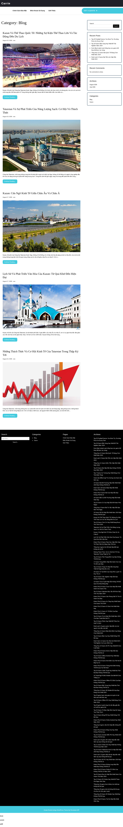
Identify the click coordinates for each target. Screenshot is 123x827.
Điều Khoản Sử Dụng (37, 10)
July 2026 (92, 87)
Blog (91, 99)
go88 (1, 824)
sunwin (2, 820)
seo (14, 40)
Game (91, 102)
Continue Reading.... (10, 97)
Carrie (5, 3)
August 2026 (93, 84)
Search (92, 23)
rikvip (1, 816)
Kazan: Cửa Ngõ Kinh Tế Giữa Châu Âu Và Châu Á (31, 193)
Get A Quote (89, 10)
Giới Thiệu (51, 10)
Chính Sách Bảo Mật (20, 10)
